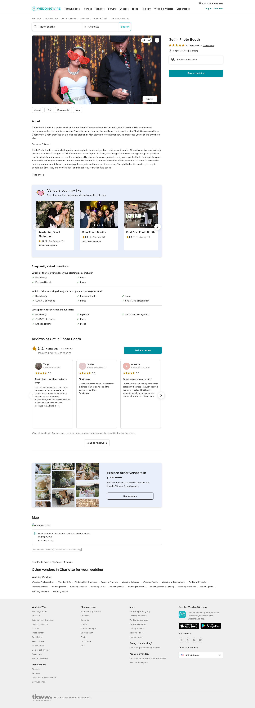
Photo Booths (52, 18)
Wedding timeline (138, 624)
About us (36, 615)
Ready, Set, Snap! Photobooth (49, 234)
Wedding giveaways (139, 620)
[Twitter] (187, 640)
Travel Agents (206, 586)
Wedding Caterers (130, 582)
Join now (218, 8)
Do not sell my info (41, 650)
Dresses (124, 8)
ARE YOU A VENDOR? (212, 3)
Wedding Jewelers (40, 591)
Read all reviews (95, 442)
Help (83, 645)
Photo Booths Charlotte (43, 549)
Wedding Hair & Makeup (86, 582)
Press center (38, 633)
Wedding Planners (109, 582)
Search (125, 26)
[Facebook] (181, 640)
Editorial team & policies (43, 620)
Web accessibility (40, 658)
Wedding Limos (116, 586)
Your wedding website (91, 611)
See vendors (130, 496)
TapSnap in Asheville (62, 562)
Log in (208, 8)
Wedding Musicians (137, 586)
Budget (84, 624)
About (37, 110)
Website (163, 8)
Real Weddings (137, 633)
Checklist (85, 615)
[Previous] (36, 227)
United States (192, 655)
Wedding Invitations (187, 586)
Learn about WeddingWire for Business (148, 658)
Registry (146, 8)
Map (78, 110)
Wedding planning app (140, 611)
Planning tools (72, 8)
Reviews (63, 110)
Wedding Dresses (78, 586)
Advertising (37, 637)
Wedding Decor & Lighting (161, 586)
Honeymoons (136, 637)
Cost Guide (86, 641)
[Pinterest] (194, 640)
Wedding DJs (64, 582)
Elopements (183, 8)
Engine (84, 637)
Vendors (100, 8)
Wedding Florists (150, 582)
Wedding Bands (59, 586)
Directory (36, 669)
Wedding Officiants (197, 582)
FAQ (49, 110)
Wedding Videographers (173, 582)
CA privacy (37, 654)
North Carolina (69, 18)
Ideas (135, 8)
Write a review (143, 350)
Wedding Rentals (40, 586)
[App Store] (189, 628)
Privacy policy (38, 645)
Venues (88, 8)
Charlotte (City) (100, 18)
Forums (112, 8)
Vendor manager (88, 628)
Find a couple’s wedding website (145, 647)
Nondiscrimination (40, 624)
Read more (38, 174)
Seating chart (87, 633)
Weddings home (39, 611)
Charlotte (84, 18)
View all (149, 99)
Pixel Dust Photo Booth (140, 232)
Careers (35, 628)
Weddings (37, 18)
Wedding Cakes (98, 586)
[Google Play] (210, 628)
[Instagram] (200, 640)
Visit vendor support (139, 662)
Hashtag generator (138, 615)
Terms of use (38, 641)
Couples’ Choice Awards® (44, 677)
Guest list (85, 620)
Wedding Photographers (43, 582)
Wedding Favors (60, 591)
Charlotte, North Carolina (185, 50)
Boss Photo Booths (94, 232)
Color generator (137, 628)
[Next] (157, 227)
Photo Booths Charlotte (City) (68, 549)
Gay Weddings (38, 682)
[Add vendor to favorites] (157, 40)
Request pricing (196, 73)
